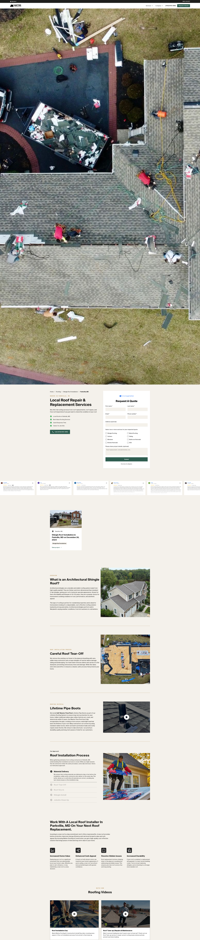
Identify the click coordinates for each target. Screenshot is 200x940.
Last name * (131, 406)
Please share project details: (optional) (117, 446)
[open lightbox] (126, 717)
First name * (108, 406)
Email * (107, 414)
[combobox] (126, 425)
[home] (15, 6)
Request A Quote (184, 5)
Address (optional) (110, 421)
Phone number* (132, 414)
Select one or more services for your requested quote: (121, 429)
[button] (149, 5)
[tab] (73, 775)
